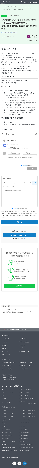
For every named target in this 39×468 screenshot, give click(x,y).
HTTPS (14, 32)
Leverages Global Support (26, 444)
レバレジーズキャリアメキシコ (27, 447)
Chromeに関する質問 (11, 6)
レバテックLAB (24, 369)
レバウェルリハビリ (7, 435)
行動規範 (25, 165)
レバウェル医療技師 (24, 432)
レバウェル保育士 (6, 432)
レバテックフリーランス (8, 362)
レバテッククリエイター (26, 362)
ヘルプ (21, 348)
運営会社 (4, 375)
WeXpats (4, 444)
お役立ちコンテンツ (24, 351)
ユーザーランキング (7, 351)
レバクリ (4, 426)
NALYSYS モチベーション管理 (9, 450)
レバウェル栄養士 (24, 435)
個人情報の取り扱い (12, 377)
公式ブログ (22, 338)
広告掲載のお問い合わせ (8, 379)
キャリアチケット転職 (7, 416)
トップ (2, 6)
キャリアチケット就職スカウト (27, 413)
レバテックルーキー (7, 365)
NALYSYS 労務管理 (24, 450)
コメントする (32, 168)
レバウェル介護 (6, 429)
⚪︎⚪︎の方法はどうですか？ (30, 153)
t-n (8, 145)
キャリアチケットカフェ (8, 413)
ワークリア (5, 422)
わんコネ (22, 441)
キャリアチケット (6, 410)
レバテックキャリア (25, 365)
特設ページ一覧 (6, 354)
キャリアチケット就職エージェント (28, 410)
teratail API (22, 345)
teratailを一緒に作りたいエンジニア (16, 329)
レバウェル (22, 426)
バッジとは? (5, 341)
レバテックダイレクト (8, 369)
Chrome (4, 32)
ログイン (30, 2)
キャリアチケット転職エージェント (28, 416)
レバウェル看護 (23, 429)
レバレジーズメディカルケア (9, 441)
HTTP (9, 32)
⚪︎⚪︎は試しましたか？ (14, 153)
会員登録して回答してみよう (19, 235)
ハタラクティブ (6, 419)
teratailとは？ (5, 338)
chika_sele (34, 36)
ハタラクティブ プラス (25, 419)
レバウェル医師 (6, 438)
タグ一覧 (4, 348)
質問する (20, 286)
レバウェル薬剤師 (24, 438)
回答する (19, 222)
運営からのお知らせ (24, 341)
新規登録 (35, 2)
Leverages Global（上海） (8, 447)
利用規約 (10, 375)
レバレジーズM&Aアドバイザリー (28, 422)
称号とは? (4, 345)
